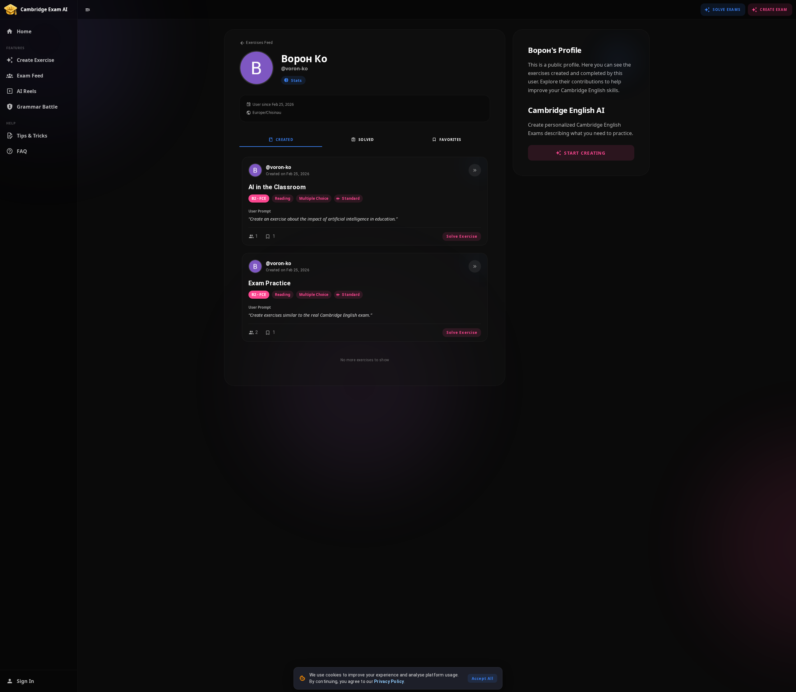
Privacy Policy (389, 681)
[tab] (280, 139)
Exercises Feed (259, 42)
